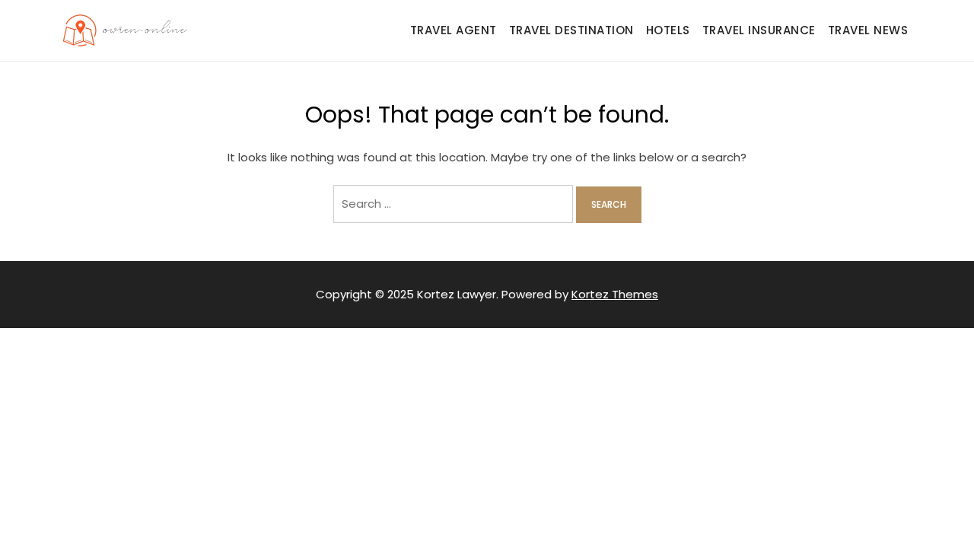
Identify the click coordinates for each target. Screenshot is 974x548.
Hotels (668, 30)
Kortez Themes (614, 294)
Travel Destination (571, 30)
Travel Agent (453, 30)
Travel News (868, 30)
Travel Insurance (759, 30)
